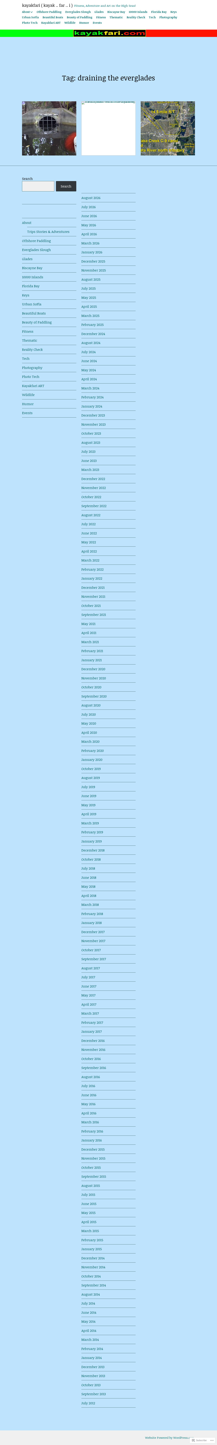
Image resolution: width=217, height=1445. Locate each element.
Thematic (116, 17)
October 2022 (91, 496)
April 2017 (88, 1004)
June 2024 (89, 360)
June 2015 (88, 1203)
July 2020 (88, 714)
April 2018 (88, 895)
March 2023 (90, 469)
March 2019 (90, 823)
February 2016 (92, 1131)
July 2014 (88, 1303)
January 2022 (91, 578)
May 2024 (88, 370)
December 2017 (93, 931)
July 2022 (88, 524)
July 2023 (88, 451)
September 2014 (93, 1285)
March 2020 (90, 741)
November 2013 (93, 1375)
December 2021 (93, 587)
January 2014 (91, 1357)
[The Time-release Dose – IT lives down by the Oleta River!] (49, 128)
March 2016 (90, 1122)
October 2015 (91, 1167)
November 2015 (93, 1158)
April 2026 (89, 234)
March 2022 (90, 560)
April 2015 (88, 1221)
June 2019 (88, 795)
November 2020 (93, 678)
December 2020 (93, 669)
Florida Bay (159, 12)
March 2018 (90, 904)
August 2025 (91, 279)
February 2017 (92, 1022)
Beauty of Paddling (79, 17)
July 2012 (88, 1403)
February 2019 (92, 832)
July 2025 (88, 288)
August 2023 (90, 442)
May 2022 (88, 542)
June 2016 (88, 1095)
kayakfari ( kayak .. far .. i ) (47, 5)
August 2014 (90, 1294)
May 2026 (88, 225)
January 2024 (91, 406)
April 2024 (89, 379)
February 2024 (92, 397)
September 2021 (93, 614)
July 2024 (88, 351)
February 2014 (92, 1348)
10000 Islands (138, 12)
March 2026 (90, 243)
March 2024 (90, 388)
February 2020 (92, 750)
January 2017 (91, 1031)
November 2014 (93, 1267)
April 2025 (89, 306)
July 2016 (88, 1085)
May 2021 (88, 623)
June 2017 (88, 986)
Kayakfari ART (51, 23)
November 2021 (93, 596)
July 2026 (88, 206)
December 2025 (93, 261)
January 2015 (91, 1248)
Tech (152, 17)
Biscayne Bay (116, 12)
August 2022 (90, 515)
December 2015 (93, 1149)
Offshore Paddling (49, 12)
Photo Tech (29, 23)
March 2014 (90, 1339)
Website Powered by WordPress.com (169, 1438)
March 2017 (90, 1013)
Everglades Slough (78, 12)
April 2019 (88, 814)
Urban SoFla (30, 17)
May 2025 (88, 297)
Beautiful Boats (53, 17)
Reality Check (136, 17)
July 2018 (88, 868)
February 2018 (92, 913)
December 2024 (93, 333)
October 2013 (91, 1384)
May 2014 (88, 1321)
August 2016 (90, 1076)
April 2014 (88, 1330)
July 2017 (88, 977)
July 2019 (88, 786)
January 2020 (91, 759)
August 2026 (90, 197)
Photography (168, 17)
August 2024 (90, 342)
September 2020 (94, 696)
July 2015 (88, 1194)
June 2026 (89, 215)
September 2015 (93, 1176)
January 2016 (91, 1140)
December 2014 (93, 1258)
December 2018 (93, 850)
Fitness (101, 17)
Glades (99, 12)
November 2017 (93, 940)
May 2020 (88, 723)
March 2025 (90, 315)
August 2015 (90, 1185)
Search (27, 178)
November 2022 (93, 487)
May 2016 (88, 1103)
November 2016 (93, 1049)
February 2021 (92, 650)
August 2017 (90, 968)
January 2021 (91, 660)
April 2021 (88, 632)
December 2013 (92, 1366)
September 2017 (93, 959)
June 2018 (88, 877)
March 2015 (90, 1230)
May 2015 (88, 1212)
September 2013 (93, 1393)
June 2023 (89, 460)
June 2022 (89, 533)
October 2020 (91, 687)
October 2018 (91, 859)
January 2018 (91, 922)
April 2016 (88, 1113)
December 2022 (93, 478)
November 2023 (93, 424)
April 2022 (89, 551)
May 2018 (88, 886)
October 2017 (91, 950)
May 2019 (88, 805)
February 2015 (92, 1240)
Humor (84, 23)
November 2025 (93, 270)
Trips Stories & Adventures (48, 231)
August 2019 (90, 777)
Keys (173, 12)
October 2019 (91, 768)
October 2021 (91, 605)
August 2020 (91, 705)
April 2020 (89, 732)
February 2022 (92, 569)
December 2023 (93, 415)
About (26, 12)
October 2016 (91, 1058)
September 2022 (93, 505)
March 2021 (90, 641)
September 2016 (93, 1067)
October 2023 (91, 433)
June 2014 (88, 1312)
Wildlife (69, 23)
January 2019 (91, 841)
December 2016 (93, 1040)
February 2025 (92, 324)
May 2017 (88, 995)
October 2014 (91, 1276)
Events (97, 23)
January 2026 (91, 252)
